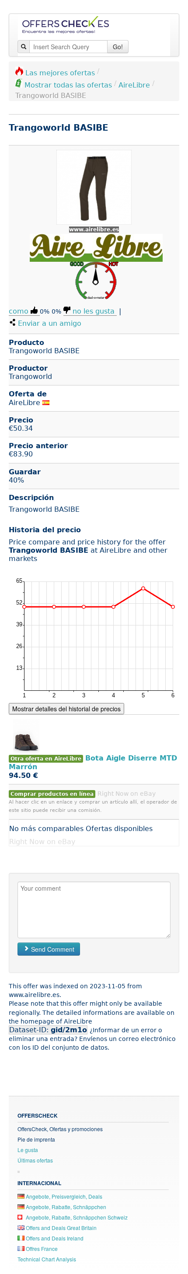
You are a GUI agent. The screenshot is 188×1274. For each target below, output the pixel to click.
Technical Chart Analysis (46, 1259)
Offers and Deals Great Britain (60, 1227)
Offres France (41, 1248)
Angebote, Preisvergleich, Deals (63, 1196)
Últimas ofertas (35, 1160)
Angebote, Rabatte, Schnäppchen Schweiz (76, 1217)
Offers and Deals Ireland (54, 1238)
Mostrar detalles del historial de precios (66, 708)
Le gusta (27, 1149)
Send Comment (51, 949)
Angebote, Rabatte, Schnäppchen (65, 1206)
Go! (118, 46)
